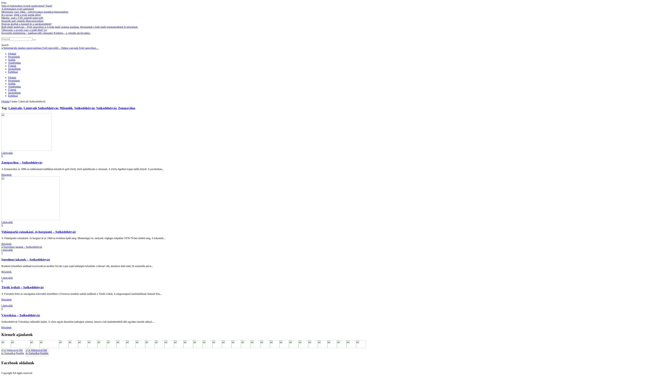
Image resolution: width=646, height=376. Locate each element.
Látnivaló (15, 108)
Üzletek (12, 65)
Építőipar (13, 71)
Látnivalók (7, 153)
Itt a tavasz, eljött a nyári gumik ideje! (21, 14)
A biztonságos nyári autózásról (17, 8)
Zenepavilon (126, 108)
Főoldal (12, 53)
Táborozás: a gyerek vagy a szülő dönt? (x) (24, 30)
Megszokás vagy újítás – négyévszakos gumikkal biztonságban (34, 11)
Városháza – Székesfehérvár (20, 315)
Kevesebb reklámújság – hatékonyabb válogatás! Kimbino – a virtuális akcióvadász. (46, 33)
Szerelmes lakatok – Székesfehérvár (25, 259)
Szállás (11, 59)
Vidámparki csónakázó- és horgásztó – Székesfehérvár (38, 232)
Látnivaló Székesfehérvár (41, 108)
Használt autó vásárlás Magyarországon (22, 21)
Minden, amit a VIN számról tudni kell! (22, 17)
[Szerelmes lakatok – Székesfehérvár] (21, 247)
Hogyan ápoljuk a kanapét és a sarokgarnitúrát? (26, 24)
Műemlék (66, 108)
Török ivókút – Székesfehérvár (22, 287)
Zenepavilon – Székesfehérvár (21, 162)
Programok (14, 56)
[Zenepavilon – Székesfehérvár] (26, 149)
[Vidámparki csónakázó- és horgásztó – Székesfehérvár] (30, 219)
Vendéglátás (14, 62)
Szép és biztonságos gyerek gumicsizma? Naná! (26, 5)
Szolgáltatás (14, 68)
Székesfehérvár (84, 108)
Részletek (6, 174)
